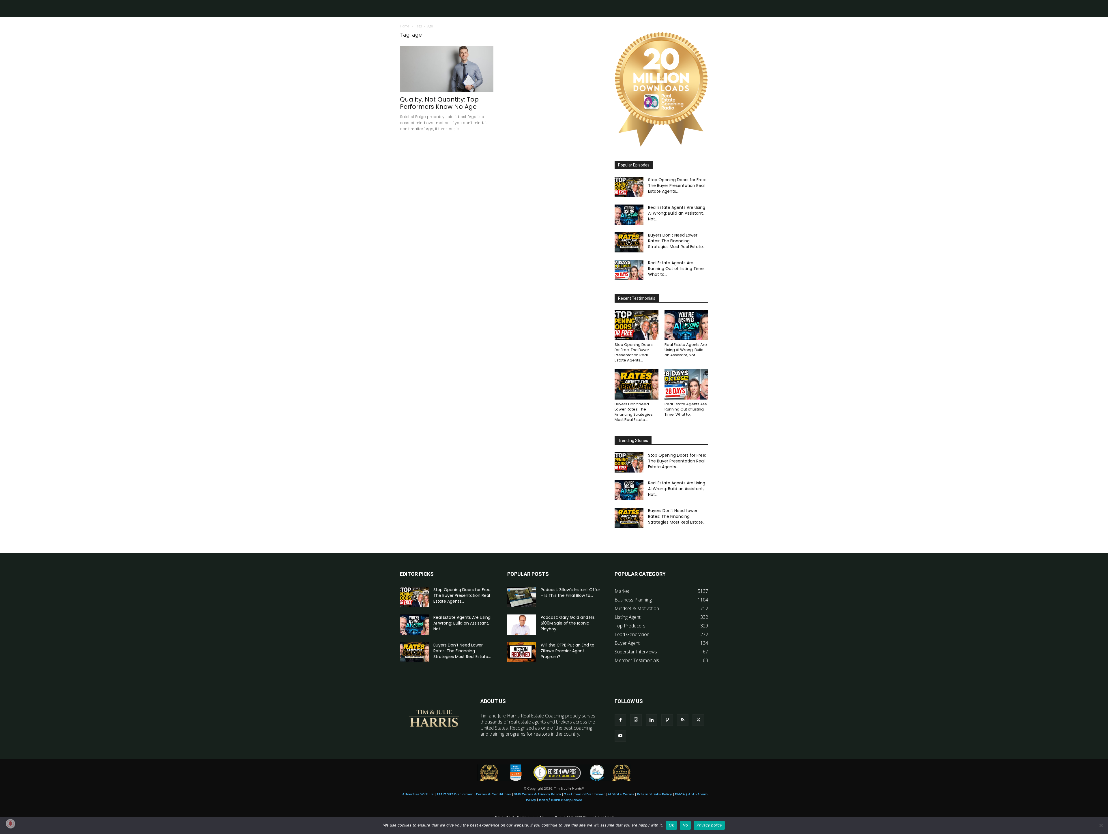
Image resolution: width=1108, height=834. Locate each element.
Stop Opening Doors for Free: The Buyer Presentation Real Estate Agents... (677, 185)
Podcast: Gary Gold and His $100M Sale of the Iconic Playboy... (568, 623)
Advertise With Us (418, 794)
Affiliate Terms (621, 794)
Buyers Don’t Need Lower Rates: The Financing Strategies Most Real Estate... (676, 241)
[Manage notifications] (10, 823)
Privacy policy (709, 825)
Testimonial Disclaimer (584, 794)
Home (404, 26)
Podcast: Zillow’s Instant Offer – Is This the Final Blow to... (570, 592)
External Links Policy (654, 794)
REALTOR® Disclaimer (455, 794)
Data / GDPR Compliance (560, 800)
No (685, 825)
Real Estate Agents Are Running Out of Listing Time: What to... (676, 268)
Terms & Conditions (493, 794)
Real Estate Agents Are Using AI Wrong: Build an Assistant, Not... (676, 213)
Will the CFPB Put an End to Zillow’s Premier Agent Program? (567, 650)
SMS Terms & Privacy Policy (537, 794)
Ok (671, 825)
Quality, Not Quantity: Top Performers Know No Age (439, 103)
